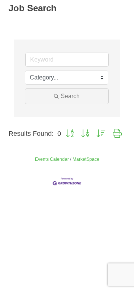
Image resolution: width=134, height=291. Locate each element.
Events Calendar (52, 159)
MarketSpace (86, 159)
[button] (69, 133)
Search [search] (70, 96)
